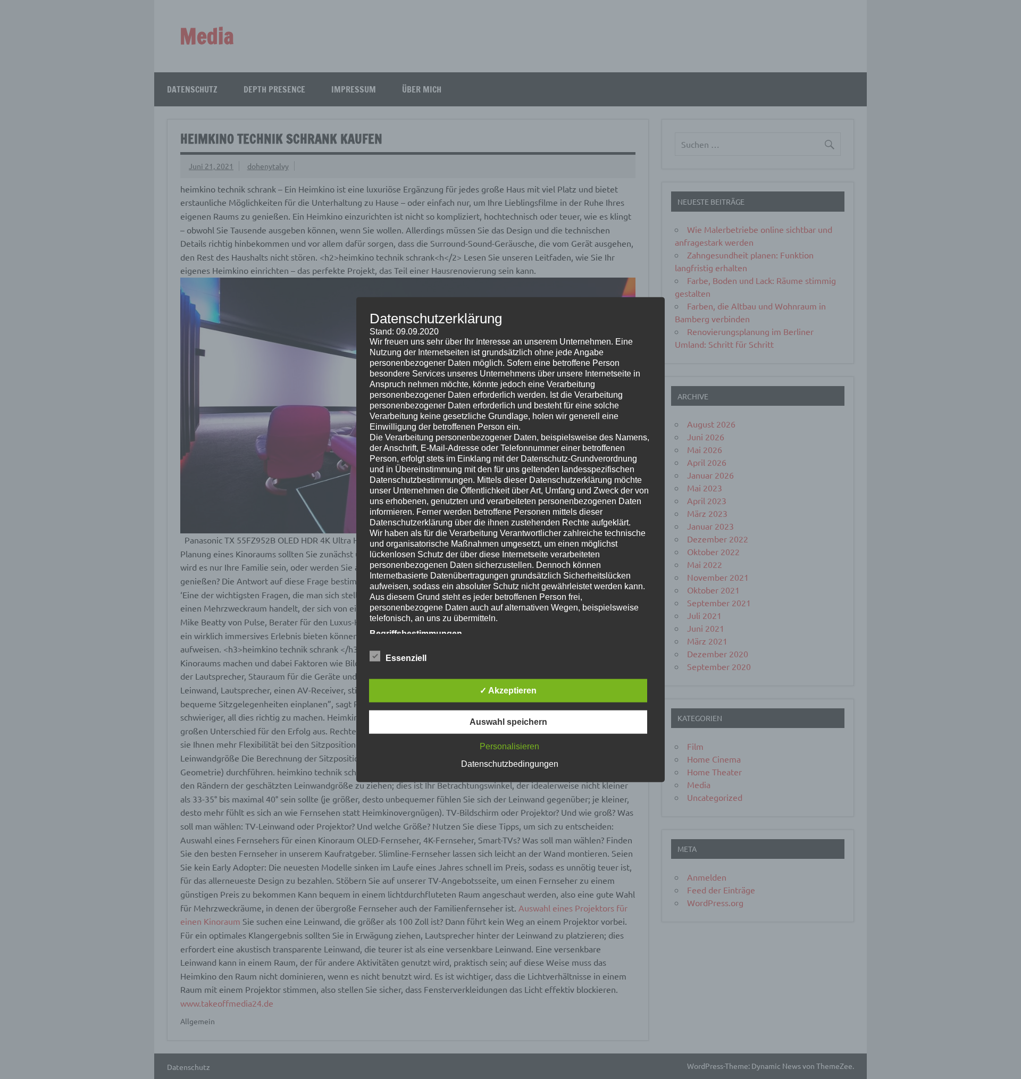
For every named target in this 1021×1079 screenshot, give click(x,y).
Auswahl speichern (508, 721)
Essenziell (406, 658)
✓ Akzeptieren (508, 690)
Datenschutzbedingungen (509, 763)
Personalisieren (509, 746)
